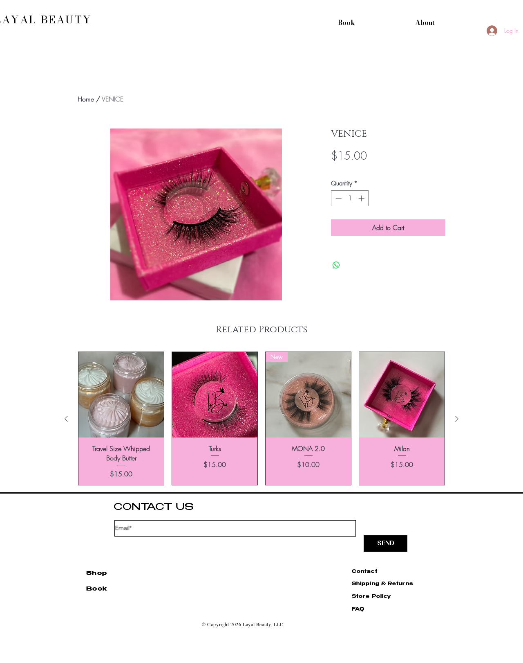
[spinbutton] (350, 198)
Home (86, 99)
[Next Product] (457, 419)
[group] (261, 418)
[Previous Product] (66, 419)
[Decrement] (337, 198)
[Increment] (362, 198)
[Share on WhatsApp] (336, 265)
